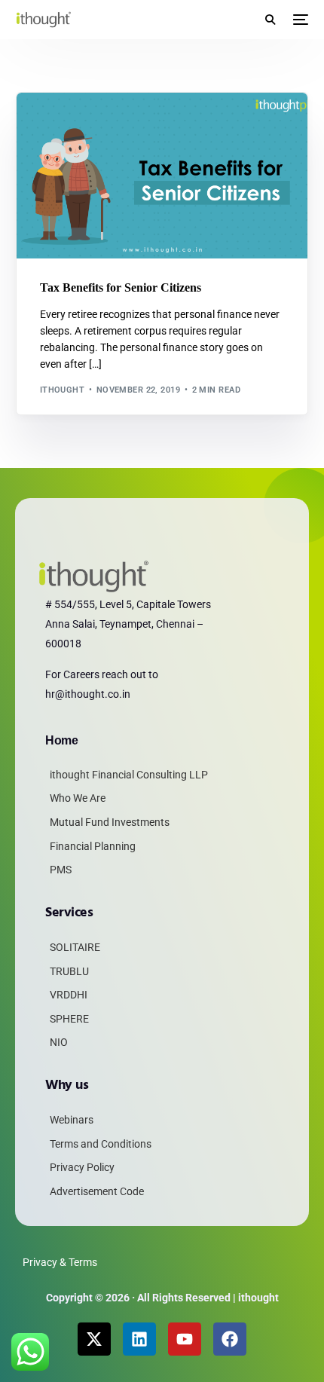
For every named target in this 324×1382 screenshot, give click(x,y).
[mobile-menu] (299, 20)
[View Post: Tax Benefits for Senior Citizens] (162, 175)
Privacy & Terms (60, 1262)
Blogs (58, 125)
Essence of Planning (126, 125)
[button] (270, 19)
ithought (62, 390)
